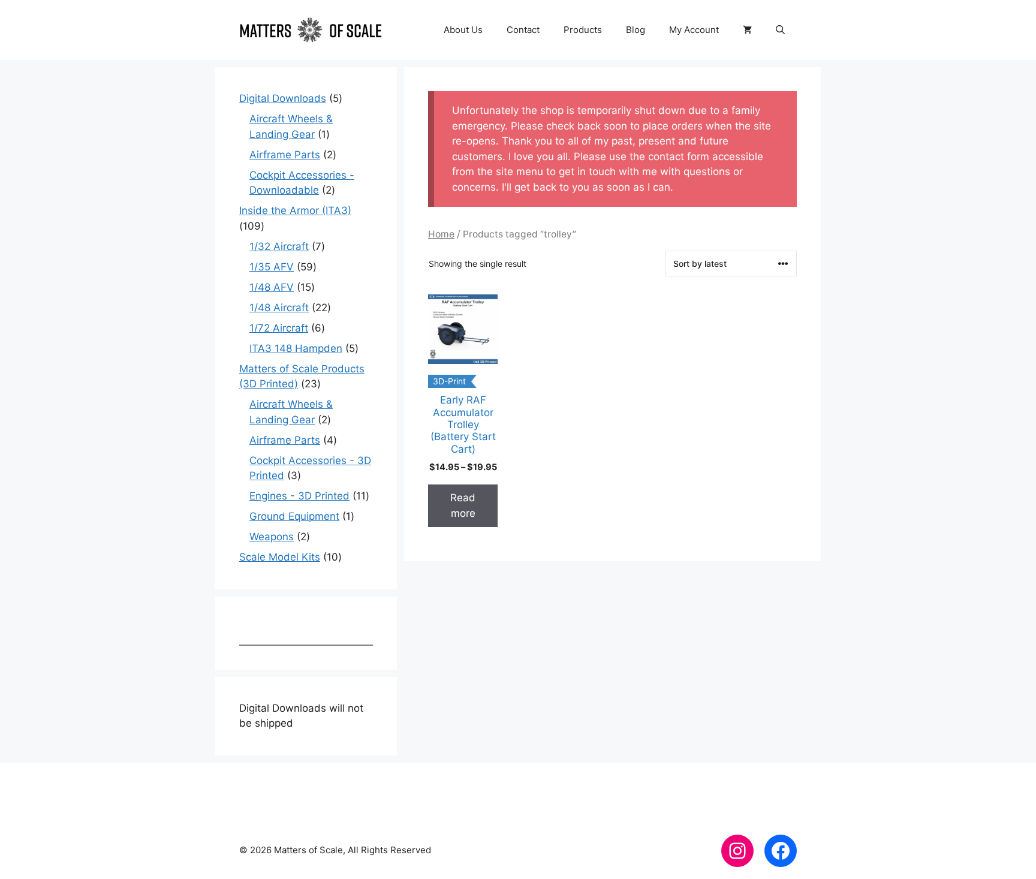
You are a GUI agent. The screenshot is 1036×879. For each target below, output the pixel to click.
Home (441, 234)
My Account (694, 29)
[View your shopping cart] (747, 30)
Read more (462, 505)
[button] (780, 30)
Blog (635, 29)
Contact (523, 29)
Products (583, 29)
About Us (463, 29)
